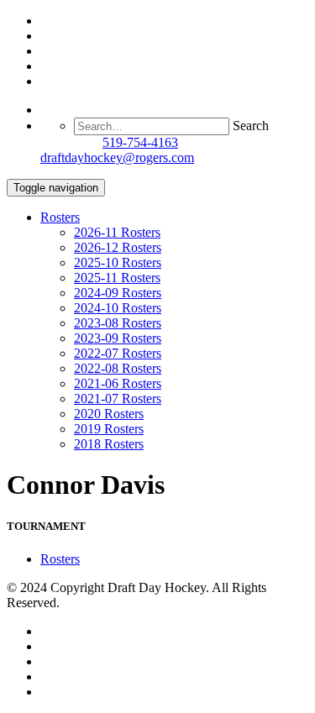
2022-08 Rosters (117, 368)
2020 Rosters (109, 413)
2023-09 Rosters (117, 338)
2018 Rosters (109, 444)
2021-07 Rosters (117, 398)
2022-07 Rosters (117, 353)
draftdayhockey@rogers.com (117, 157)
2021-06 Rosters (117, 383)
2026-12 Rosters (117, 247)
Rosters (60, 217)
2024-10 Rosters (117, 308)
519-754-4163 (140, 142)
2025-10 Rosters (117, 262)
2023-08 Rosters (117, 323)
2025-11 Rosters (117, 277)
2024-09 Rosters (117, 293)
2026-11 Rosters (117, 232)
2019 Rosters (109, 429)
